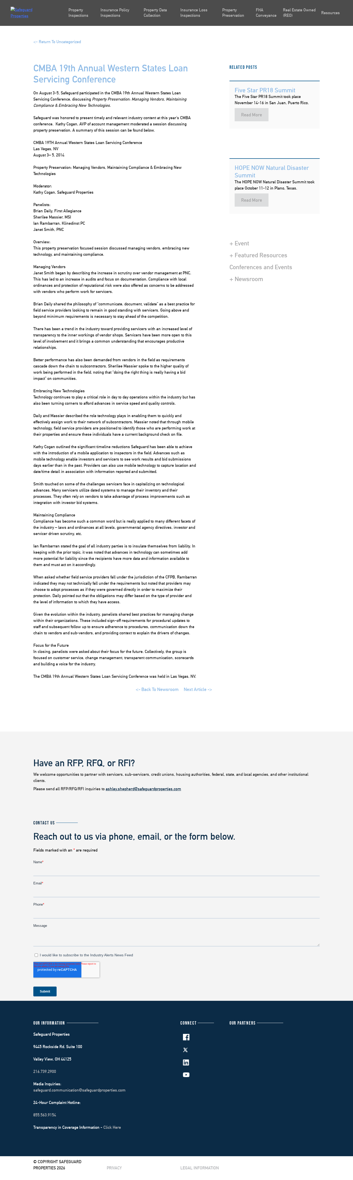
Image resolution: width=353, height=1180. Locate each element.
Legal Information (199, 1168)
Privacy (114, 1168)
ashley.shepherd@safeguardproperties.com (143, 788)
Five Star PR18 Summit (265, 90)
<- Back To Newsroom (157, 689)
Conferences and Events (260, 266)
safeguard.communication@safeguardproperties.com (79, 1090)
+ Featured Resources (258, 255)
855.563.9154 (44, 1115)
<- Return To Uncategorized (57, 41)
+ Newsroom (246, 278)
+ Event (239, 243)
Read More (251, 114)
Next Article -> (198, 689)
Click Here (112, 1127)
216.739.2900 (44, 1071)
